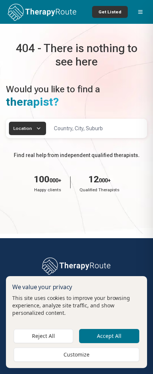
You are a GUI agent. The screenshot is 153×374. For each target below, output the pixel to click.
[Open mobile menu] (140, 12)
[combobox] (27, 128)
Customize (76, 354)
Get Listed (109, 12)
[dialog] (76, 322)
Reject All (43, 335)
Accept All (109, 335)
